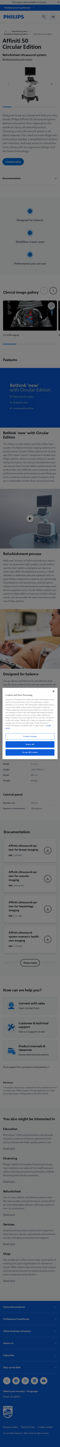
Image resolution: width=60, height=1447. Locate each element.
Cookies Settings (30, 736)
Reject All (30, 744)
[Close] (53, 691)
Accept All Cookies (30, 752)
